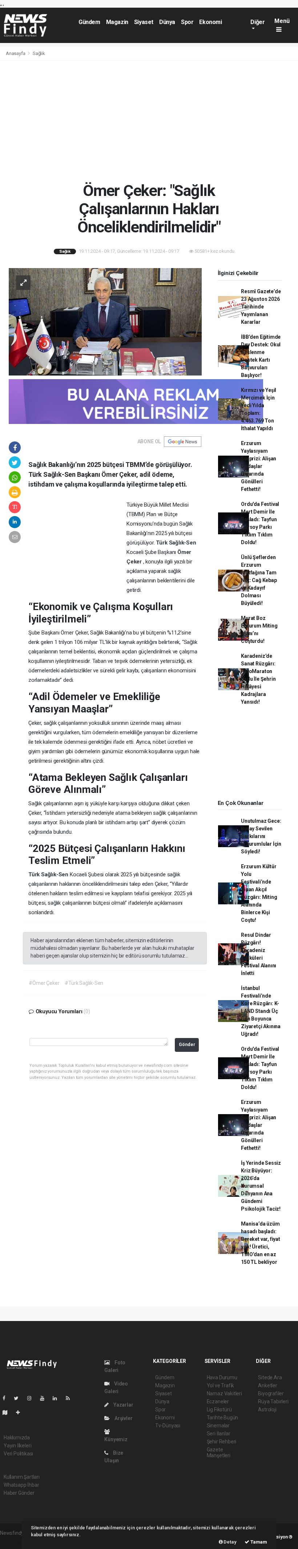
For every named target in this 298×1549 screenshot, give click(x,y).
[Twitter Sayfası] (19, 1398)
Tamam (258, 1542)
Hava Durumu (222, 1377)
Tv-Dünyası (167, 1425)
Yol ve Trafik (220, 1385)
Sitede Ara (270, 1377)
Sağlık (39, 53)
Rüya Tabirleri (273, 1401)
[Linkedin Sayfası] (58, 1398)
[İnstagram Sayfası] (32, 1398)
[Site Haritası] (8, 1412)
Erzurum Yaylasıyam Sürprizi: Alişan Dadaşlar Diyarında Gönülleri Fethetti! (258, 466)
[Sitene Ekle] (21, 1412)
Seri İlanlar (218, 1433)
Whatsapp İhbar (21, 1485)
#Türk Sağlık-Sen (84, 983)
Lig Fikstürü (219, 1409)
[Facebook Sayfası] (7, 1398)
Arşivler (122, 1418)
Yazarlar (122, 1405)
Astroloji (267, 1409)
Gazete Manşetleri (218, 1452)
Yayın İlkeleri (17, 1445)
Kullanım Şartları (22, 1477)
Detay (230, 1542)
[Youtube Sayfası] (45, 1398)
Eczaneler (218, 1401)
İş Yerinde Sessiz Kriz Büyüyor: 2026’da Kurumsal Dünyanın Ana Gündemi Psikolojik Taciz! (261, 1186)
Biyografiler (271, 1393)
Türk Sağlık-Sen (176, 542)
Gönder (187, 1044)
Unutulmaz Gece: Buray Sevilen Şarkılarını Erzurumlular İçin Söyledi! (261, 836)
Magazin (117, 22)
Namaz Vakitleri (224, 1393)
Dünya (167, 22)
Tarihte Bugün (222, 1417)
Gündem (89, 22)
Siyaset (143, 22)
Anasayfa (16, 53)
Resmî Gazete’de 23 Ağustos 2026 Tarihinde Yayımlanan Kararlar (261, 306)
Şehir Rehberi (222, 1441)
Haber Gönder (19, 1493)
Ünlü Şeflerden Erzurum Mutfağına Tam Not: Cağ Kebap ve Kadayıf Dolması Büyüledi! (259, 580)
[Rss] (71, 1398)
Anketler (267, 1385)
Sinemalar (218, 1425)
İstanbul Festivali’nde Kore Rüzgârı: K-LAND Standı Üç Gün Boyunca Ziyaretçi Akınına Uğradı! (261, 1011)
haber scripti (14, 1541)
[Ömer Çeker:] (105, 321)
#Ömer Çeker (44, 983)
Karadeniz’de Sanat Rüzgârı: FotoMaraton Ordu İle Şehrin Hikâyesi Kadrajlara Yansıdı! (258, 679)
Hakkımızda (17, 1437)
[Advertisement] (149, 121)
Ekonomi (210, 22)
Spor (187, 22)
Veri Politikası (18, 1453)
